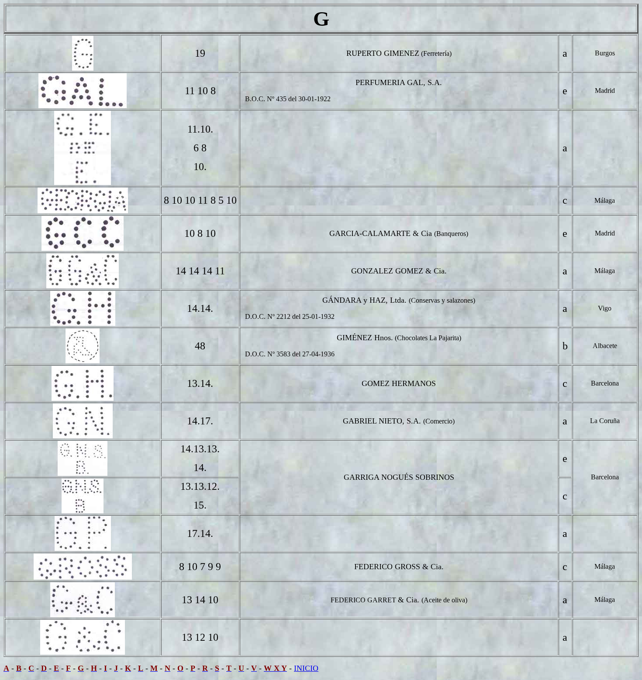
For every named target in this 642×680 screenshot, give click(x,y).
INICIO (306, 668)
